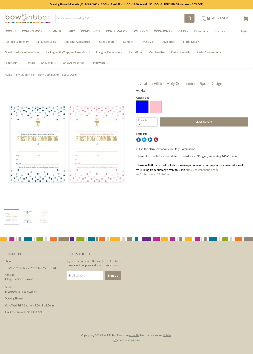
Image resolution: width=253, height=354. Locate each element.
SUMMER (55, 31)
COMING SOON (32, 31)
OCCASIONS (162, 31)
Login (244, 31)
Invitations (135, 52)
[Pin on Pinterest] (156, 139)
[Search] (189, 18)
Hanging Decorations (109, 52)
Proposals (11, 62)
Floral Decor (191, 41)
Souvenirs (47, 62)
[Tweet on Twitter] (144, 139)
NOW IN (10, 31)
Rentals (30, 62)
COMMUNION (90, 31)
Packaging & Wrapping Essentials (67, 52)
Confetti (128, 41)
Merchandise (157, 52)
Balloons (200, 31)
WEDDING (141, 31)
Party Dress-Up (181, 52)
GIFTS (182, 31)
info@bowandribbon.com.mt (21, 291)
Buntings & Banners (17, 41)
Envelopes (168, 41)
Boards (219, 31)
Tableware (99, 62)
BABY (71, 31)
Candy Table (107, 41)
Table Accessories (73, 62)
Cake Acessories (46, 41)
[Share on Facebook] (138, 139)
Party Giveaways (208, 52)
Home (8, 74)
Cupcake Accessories (77, 41)
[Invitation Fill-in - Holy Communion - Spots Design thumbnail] (11, 217)
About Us (134, 335)
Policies (167, 335)
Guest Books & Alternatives (22, 52)
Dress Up (148, 41)
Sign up (113, 275)
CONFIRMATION (117, 31)
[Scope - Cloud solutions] (127, 339)
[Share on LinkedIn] (150, 139)
